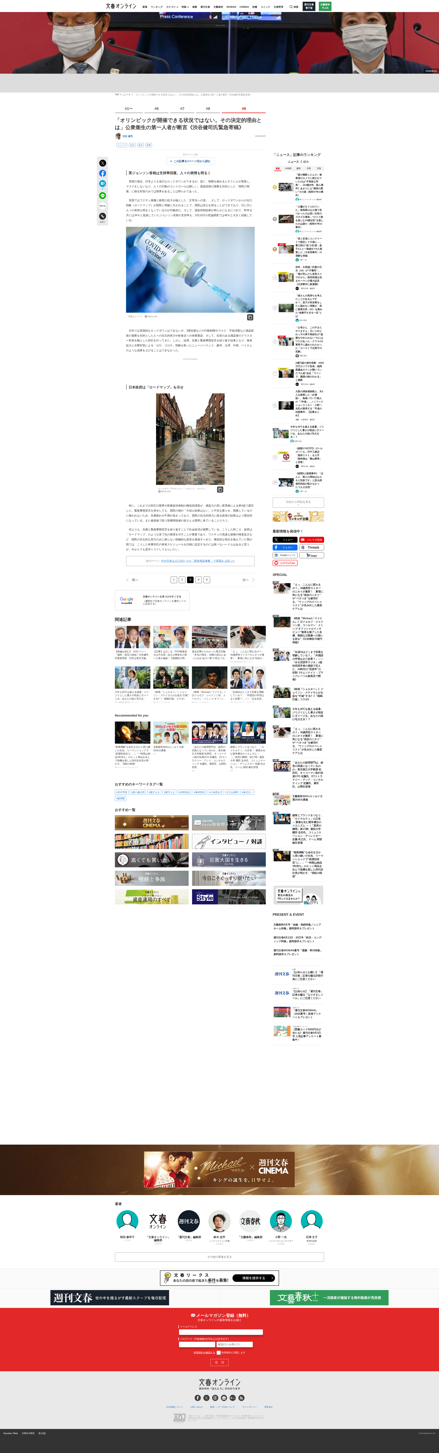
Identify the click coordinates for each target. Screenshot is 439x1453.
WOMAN (231, 6)
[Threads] (215, 1398)
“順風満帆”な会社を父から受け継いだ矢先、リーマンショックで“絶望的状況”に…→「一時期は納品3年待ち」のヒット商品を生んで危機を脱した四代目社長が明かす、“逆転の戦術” (132, 757)
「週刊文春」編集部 (307, 288)
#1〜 (129, 108)
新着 (145, 6)
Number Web (10, 1433)
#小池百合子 (216, 792)
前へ (135, 580)
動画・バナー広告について (222, 1407)
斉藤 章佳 (303, 356)
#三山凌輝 (232, 792)
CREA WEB (28, 1433)
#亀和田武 (199, 792)
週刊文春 (205, 6)
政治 (140, 145)
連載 (194, 6)
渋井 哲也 (303, 320)
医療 (149, 145)
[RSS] (241, 1398)
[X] (206, 1398)
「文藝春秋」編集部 (307, 420)
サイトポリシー (249, 1407)
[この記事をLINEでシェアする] (102, 196)
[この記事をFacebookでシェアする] (102, 174)
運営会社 (268, 1407)
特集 (184, 6)
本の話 (42, 1433)
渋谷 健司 (128, 136)
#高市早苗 (121, 792)
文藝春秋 (218, 6)
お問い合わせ (196, 1407)
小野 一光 (303, 260)
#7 (182, 108)
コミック (265, 6)
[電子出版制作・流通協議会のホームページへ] (179, 1418)
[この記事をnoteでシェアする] (102, 206)
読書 (254, 6)
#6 (157, 108)
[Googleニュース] (224, 1398)
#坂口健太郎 (138, 792)
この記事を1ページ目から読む (192, 161)
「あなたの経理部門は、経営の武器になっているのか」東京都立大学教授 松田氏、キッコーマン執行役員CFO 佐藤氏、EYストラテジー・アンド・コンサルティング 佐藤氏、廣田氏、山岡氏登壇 (209, 759)
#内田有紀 (184, 792)
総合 (306, 161)
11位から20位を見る (298, 501)
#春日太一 (247, 792)
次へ (245, 580)
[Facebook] (198, 1398)
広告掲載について (174, 1407)
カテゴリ (171, 6)
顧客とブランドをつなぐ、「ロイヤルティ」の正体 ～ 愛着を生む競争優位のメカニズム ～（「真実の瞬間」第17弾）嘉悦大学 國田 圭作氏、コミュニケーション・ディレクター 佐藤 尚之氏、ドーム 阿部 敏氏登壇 (247, 759)
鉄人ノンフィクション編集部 (310, 199)
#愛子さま (169, 792)
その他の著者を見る (219, 1256)
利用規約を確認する (204, 1352)
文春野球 (278, 6)
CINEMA (244, 6)
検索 (296, 6)
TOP (117, 95)
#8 (208, 108)
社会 (132, 145)
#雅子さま (154, 792)
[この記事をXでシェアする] (102, 163)
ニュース (126, 95)
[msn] (233, 1398)
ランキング (157, 6)
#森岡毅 (120, 798)
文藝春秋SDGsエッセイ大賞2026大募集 (168, 750)
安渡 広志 (298, 441)
